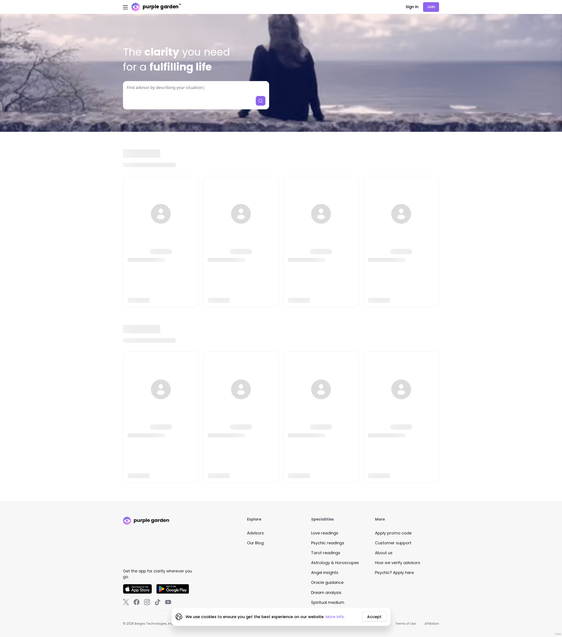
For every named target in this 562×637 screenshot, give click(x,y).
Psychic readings (327, 543)
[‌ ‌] (160, 241)
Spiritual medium (327, 602)
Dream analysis (326, 592)
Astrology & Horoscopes (335, 562)
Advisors (255, 533)
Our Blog (255, 543)
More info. (335, 616)
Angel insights (324, 572)
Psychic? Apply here (394, 572)
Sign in (412, 6)
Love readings (324, 533)
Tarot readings (325, 553)
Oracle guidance (327, 582)
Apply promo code (393, 533)
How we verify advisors (397, 562)
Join (431, 6)
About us (384, 553)
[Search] (260, 101)
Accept (374, 616)
